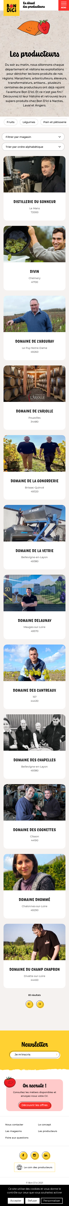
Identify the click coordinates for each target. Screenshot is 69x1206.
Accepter (15, 1200)
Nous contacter (14, 1124)
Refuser (32, 1200)
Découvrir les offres (35, 1105)
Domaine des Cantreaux (34, 690)
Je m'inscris (22, 1054)
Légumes (29, 122)
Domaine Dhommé (34, 899)
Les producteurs (47, 1131)
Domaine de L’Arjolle (34, 411)
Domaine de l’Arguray (34, 341)
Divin (34, 271)
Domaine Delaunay (34, 620)
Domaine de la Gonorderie (35, 481)
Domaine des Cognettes (34, 829)
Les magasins (13, 1131)
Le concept (44, 1124)
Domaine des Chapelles (34, 760)
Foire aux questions (16, 1137)
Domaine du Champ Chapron (34, 969)
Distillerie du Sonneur (34, 201)
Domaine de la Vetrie (35, 550)
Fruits (11, 122)
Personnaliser (51, 1200)
